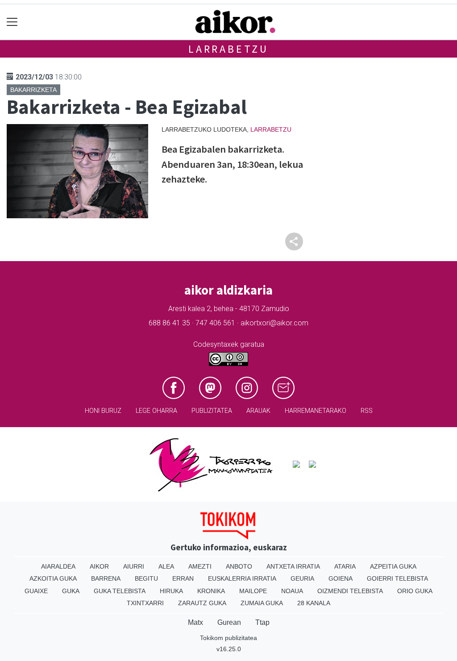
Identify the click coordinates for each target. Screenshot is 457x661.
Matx (195, 622)
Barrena (105, 578)
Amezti (200, 566)
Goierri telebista (397, 578)
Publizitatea (211, 411)
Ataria (345, 566)
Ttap (262, 622)
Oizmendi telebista (350, 590)
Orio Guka (414, 590)
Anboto (239, 566)
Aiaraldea (58, 566)
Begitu (146, 578)
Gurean (229, 622)
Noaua (292, 590)
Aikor (99, 566)
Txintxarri (145, 603)
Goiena (340, 578)
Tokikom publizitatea (228, 637)
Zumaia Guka (262, 603)
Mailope (253, 590)
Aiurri (133, 566)
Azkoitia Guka (53, 578)
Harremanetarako (315, 411)
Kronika (211, 590)
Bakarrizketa (33, 89)
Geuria (302, 578)
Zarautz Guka (202, 603)
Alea (166, 566)
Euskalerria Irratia (242, 578)
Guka (70, 590)
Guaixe (36, 590)
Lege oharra (156, 411)
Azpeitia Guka (393, 566)
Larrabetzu (228, 49)
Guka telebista (119, 590)
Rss (367, 411)
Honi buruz (103, 411)
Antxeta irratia (293, 566)
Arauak (258, 411)
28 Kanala (313, 603)
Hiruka (171, 590)
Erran (183, 578)
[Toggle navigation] (12, 22)
